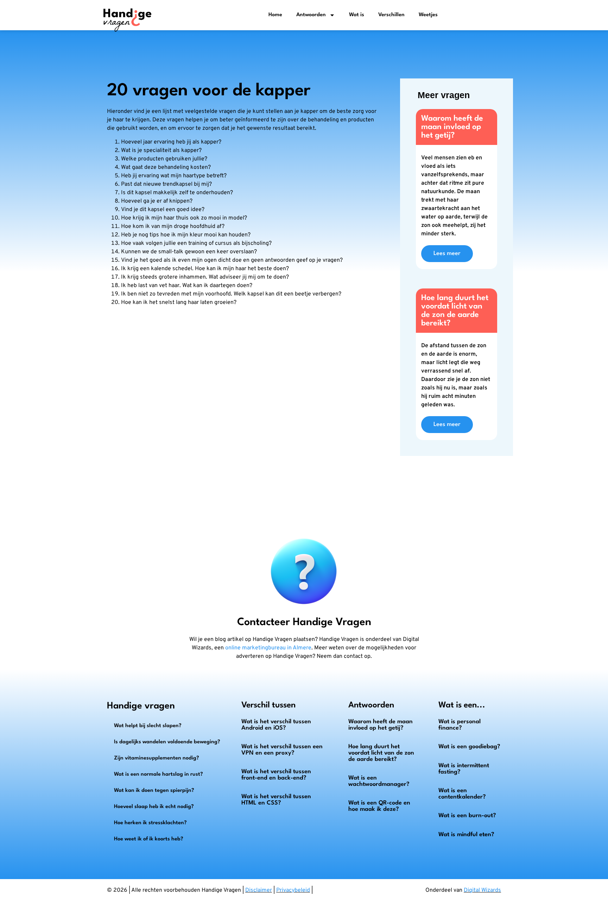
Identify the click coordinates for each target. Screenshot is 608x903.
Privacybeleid (293, 890)
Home (275, 15)
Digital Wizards (482, 890)
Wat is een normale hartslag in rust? (158, 774)
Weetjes (428, 15)
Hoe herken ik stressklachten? (150, 823)
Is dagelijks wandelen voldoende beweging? (167, 742)
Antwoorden (311, 15)
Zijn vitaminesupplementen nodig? (156, 758)
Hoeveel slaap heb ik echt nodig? (154, 806)
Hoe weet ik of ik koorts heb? (148, 839)
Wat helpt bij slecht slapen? (148, 726)
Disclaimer (258, 890)
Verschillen (391, 15)
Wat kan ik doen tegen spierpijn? (154, 790)
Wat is (356, 15)
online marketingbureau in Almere (268, 647)
